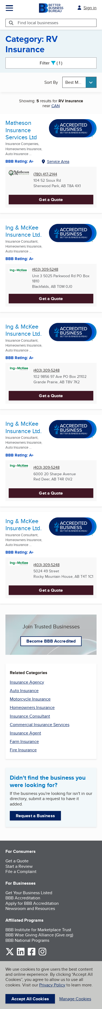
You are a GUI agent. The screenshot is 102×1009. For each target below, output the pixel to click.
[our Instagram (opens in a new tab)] (42, 954)
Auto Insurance (24, 690)
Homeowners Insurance (32, 707)
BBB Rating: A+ (19, 259)
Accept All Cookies (30, 999)
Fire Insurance (23, 750)
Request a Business (35, 816)
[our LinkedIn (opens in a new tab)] (20, 954)
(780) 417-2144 (45, 174)
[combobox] (79, 82)
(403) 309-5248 (45, 269)
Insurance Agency (27, 682)
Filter (56, 63)
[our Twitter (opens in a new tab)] (9, 954)
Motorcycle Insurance (30, 699)
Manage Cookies (75, 998)
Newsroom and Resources (30, 908)
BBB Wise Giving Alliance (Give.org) (39, 935)
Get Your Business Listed (28, 893)
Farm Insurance (24, 741)
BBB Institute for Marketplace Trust (38, 930)
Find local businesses (38, 23)
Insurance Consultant (30, 716)
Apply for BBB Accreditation (32, 903)
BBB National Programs (27, 940)
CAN (55, 106)
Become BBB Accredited (51, 641)
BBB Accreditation (22, 898)
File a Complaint (20, 871)
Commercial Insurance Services (39, 724)
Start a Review (19, 866)
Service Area (58, 161)
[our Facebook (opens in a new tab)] (31, 954)
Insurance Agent (25, 733)
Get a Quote (51, 199)
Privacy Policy (52, 985)
